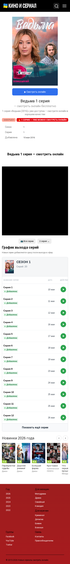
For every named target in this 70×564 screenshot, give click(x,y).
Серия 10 (8, 392)
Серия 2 (8, 299)
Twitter (9, 545)
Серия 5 (8, 334)
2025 (8, 498)
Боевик (38, 523)
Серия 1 (8, 287)
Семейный (40, 502)
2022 (8, 510)
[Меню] (64, 6)
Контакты (39, 536)
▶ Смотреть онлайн (35, 92)
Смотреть (63, 289)
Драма (38, 498)
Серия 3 (8, 310)
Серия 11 (8, 403)
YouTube (10, 541)
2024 (8, 502)
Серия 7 (8, 357)
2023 (8, 506)
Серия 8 (8, 369)
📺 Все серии (27, 241)
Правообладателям (44, 541)
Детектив (39, 519)
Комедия (39, 506)
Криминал (39, 515)
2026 (8, 494)
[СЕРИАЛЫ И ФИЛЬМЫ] (19, 5)
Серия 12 (8, 415)
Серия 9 (8, 380)
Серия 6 (8, 345)
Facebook (10, 536)
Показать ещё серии (35, 427)
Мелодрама (40, 494)
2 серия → (44, 241)
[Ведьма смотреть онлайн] (35, 84)
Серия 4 (8, 322)
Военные (39, 527)
